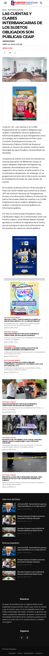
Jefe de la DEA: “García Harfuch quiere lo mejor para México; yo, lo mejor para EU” (22, 320)
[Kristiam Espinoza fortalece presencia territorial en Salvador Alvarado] (24, 389)
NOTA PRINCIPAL (10, 346)
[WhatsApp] (15, 52)
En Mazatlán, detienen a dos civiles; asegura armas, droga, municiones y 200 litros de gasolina (22, 441)
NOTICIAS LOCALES (15, 10)
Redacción (7, 48)
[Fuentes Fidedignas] (24, 3)
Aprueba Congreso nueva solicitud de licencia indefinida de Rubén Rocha (21, 349)
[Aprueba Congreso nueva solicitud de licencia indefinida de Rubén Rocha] (9, 532)
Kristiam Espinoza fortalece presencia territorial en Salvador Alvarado (21, 334)
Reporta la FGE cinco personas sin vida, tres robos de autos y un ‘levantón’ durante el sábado (22, 478)
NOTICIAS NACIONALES (12, 317)
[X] (10, 52)
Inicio (4, 10)
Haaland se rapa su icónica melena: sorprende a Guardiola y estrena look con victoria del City (23, 364)
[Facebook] (4, 52)
